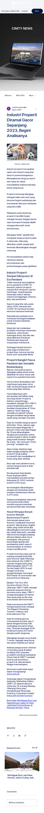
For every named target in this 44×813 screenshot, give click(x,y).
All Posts (8, 95)
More (31, 95)
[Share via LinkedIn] (19, 735)
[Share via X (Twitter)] (14, 735)
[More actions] (35, 108)
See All (34, 748)
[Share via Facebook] (8, 735)
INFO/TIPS (20, 95)
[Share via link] (25, 735)
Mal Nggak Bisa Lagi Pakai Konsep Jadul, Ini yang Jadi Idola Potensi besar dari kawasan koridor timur (20, 776)
